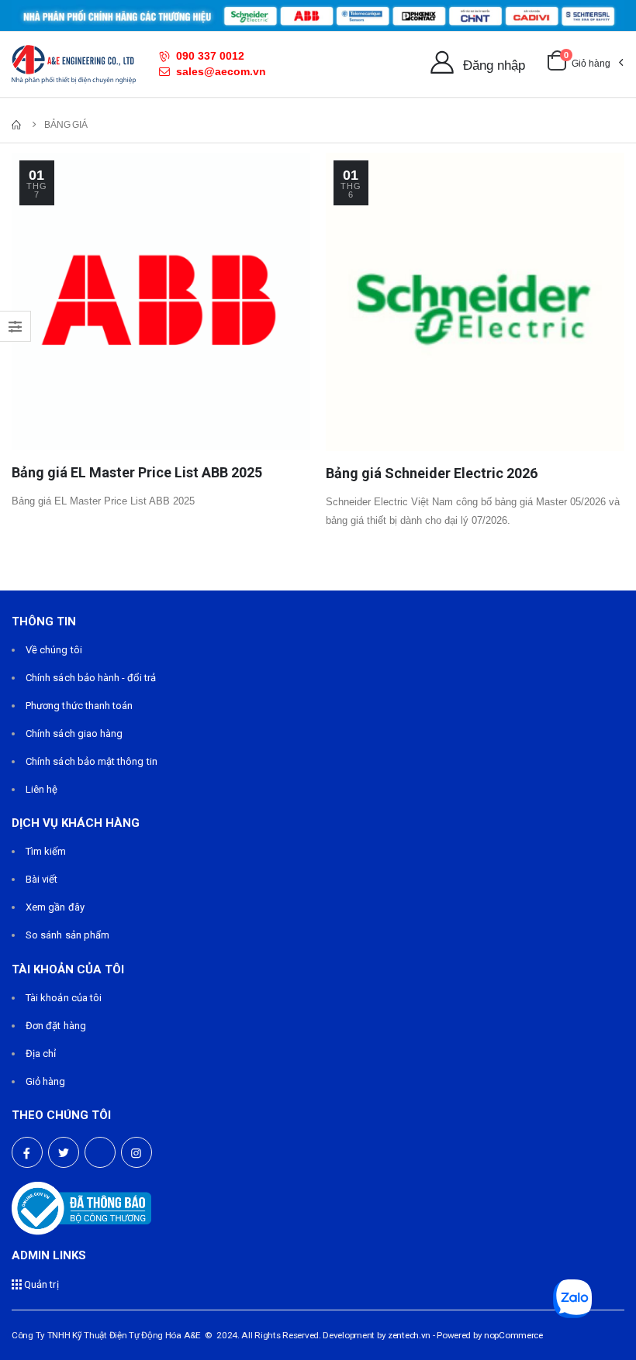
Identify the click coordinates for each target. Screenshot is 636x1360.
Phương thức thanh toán (79, 705)
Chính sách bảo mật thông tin (91, 761)
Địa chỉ (41, 1053)
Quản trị (40, 1284)
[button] (584, 64)
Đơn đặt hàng (56, 1025)
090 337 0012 (210, 56)
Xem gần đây (55, 907)
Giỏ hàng (46, 1081)
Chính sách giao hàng (74, 733)
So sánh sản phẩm (67, 935)
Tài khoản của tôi (64, 998)
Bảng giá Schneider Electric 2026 (431, 473)
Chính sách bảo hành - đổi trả (91, 677)
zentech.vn (409, 1335)
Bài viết (42, 879)
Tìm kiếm (46, 851)
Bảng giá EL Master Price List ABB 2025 (137, 472)
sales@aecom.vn (221, 71)
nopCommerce (513, 1335)
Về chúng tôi (54, 650)
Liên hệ (41, 789)
